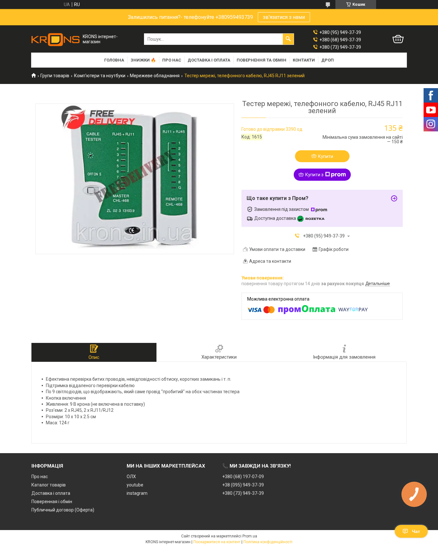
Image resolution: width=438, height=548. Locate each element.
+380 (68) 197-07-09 (243, 476)
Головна (114, 60)
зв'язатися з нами (284, 17)
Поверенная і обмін (51, 501)
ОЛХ (131, 476)
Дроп (327, 60)
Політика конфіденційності (267, 542)
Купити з (314, 174)
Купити (325, 156)
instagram (137, 493)
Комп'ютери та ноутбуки (99, 75)
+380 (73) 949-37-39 (243, 493)
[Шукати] (288, 39)
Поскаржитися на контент (216, 542)
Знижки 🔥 (143, 60)
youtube (135, 484)
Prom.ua (249, 536)
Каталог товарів (48, 484)
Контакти (304, 60)
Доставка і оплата (209, 60)
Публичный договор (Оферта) (62, 509)
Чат (416, 531)
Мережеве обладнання (155, 75)
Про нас (171, 60)
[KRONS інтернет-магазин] (55, 39)
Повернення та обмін (261, 60)
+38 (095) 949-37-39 (243, 484)
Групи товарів (54, 75)
